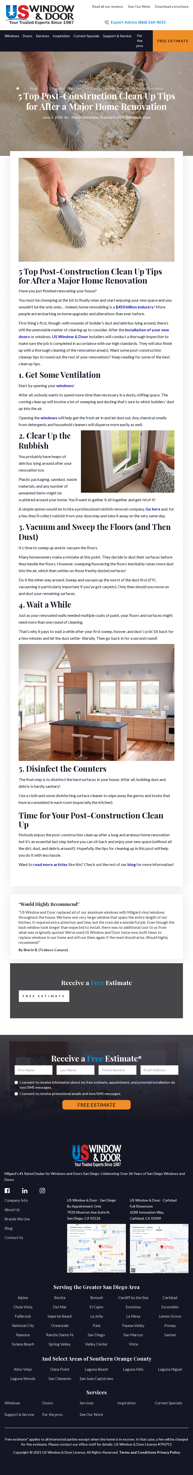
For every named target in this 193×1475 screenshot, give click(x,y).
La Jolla (96, 1316)
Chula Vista (22, 1307)
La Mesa (133, 1316)
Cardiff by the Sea (133, 1297)
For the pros (52, 1414)
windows (64, 385)
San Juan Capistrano (96, 1378)
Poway (170, 1325)
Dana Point (59, 1369)
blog (131, 864)
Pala (96, 1325)
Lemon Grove (170, 1316)
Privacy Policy (168, 1452)
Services (87, 1403)
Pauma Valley (133, 1325)
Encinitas (133, 1307)
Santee (170, 1334)
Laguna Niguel (170, 1369)
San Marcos (133, 1334)
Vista (133, 1344)
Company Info (16, 1200)
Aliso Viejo (23, 1369)
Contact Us (14, 1237)
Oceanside (60, 1325)
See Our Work (139, 6)
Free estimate (172, 41)
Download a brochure (171, 6)
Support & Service (19, 1414)
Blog (9, 1228)
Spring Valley (60, 1344)
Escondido (170, 1307)
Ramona (23, 1334)
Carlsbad (170, 1297)
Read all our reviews (107, 6)
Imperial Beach (59, 1316)
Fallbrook (23, 1316)
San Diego (96, 1334)
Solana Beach (23, 1344)
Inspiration (126, 1403)
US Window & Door (70, 336)
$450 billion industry (135, 306)
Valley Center (96, 1344)
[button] (14, 41)
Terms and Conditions (137, 1452)
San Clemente (60, 1378)
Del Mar (60, 1307)
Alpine (23, 1297)
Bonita (59, 1297)
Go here (153, 508)
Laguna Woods (22, 1378)
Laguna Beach (96, 1369)
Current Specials (168, 1403)
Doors (47, 1403)
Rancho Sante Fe (60, 1334)
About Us (12, 1209)
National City (23, 1325)
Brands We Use (17, 1219)
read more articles (50, 864)
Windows (12, 1403)
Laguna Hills (133, 1369)
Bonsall (96, 1297)
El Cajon (96, 1307)
